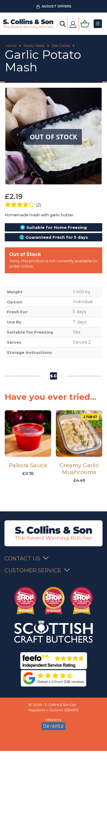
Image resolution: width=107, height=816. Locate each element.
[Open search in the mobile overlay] (63, 24)
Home (11, 45)
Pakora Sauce (28, 465)
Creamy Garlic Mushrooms (79, 469)
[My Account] (73, 24)
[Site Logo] (28, 24)
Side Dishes (60, 45)
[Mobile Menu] (98, 23)
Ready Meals (34, 45)
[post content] (28, 433)
